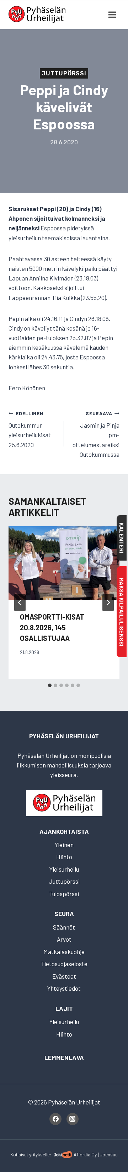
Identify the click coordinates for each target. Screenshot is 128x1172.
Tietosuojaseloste (64, 963)
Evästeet (64, 976)
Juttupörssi (64, 73)
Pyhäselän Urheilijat (64, 736)
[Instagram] (72, 1119)
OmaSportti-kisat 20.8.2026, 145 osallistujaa (52, 627)
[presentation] (64, 563)
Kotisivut (19, 1154)
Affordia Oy (85, 1154)
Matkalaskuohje (64, 951)
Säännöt (64, 927)
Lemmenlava (64, 1057)
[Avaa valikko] (112, 14)
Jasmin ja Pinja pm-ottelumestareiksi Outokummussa (96, 434)
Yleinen (64, 844)
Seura (64, 913)
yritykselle (39, 1154)
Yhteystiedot (64, 988)
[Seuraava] (108, 602)
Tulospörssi (64, 893)
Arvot (64, 939)
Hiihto (64, 856)
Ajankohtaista (64, 831)
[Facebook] (55, 1119)
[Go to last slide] (20, 602)
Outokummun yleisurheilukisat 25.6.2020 (30, 429)
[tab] (50, 685)
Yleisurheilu (64, 869)
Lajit (64, 1008)
